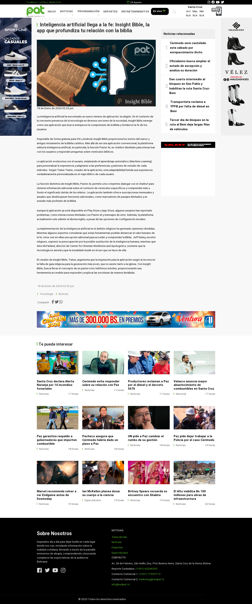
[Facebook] (213, 2)
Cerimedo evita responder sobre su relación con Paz (101, 383)
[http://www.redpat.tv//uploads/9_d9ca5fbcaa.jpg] (149, 362)
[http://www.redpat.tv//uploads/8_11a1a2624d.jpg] (58, 417)
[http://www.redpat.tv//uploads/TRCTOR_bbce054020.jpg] (194, 472)
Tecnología (46, 293)
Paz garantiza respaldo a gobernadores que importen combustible (57, 439)
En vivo (157, 11)
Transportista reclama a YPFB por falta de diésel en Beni (189, 106)
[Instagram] (209, 2)
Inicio (52, 11)
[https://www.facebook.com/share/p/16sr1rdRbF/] (126, 319)
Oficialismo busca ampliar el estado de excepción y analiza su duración (190, 65)
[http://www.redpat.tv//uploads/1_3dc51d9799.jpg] (149, 472)
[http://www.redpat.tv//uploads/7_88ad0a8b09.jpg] (194, 362)
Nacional (181, 393)
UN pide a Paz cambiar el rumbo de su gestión (146, 438)
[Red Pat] (35, 11)
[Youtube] (218, 2)
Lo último (32, 2)
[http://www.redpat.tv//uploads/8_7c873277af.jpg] (103, 362)
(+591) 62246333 (146, 568)
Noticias (66, 11)
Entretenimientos (135, 11)
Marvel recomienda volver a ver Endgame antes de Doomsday (56, 495)
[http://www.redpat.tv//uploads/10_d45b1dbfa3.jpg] (58, 362)
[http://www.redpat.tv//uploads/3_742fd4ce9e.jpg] (58, 472)
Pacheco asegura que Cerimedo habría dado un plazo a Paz (100, 439)
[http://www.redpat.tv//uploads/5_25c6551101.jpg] (149, 417)
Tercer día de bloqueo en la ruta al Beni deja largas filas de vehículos (190, 124)
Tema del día (119, 537)
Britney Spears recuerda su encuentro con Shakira (147, 493)
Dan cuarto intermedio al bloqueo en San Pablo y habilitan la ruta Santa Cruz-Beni (189, 86)
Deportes (110, 11)
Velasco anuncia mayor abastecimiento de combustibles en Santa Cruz (194, 385)
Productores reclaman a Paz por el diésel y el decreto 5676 (148, 385)
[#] (16, 77)
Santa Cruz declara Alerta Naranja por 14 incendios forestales (55, 385)
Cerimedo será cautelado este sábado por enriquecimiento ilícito (188, 47)
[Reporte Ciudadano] (217, 11)
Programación (88, 11)
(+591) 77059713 (149, 574)
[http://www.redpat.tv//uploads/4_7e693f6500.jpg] (194, 417)
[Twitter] (222, 2)
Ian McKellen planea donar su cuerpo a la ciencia (101, 493)
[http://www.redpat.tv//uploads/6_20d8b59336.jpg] (103, 417)
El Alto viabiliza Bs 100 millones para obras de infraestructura (190, 495)
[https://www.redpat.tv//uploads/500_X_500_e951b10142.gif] (188, 169)
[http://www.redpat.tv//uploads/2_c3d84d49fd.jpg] (103, 472)
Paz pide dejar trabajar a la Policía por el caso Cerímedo (194, 438)
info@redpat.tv (121, 584)
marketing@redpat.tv (151, 579)
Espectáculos (93, 500)
